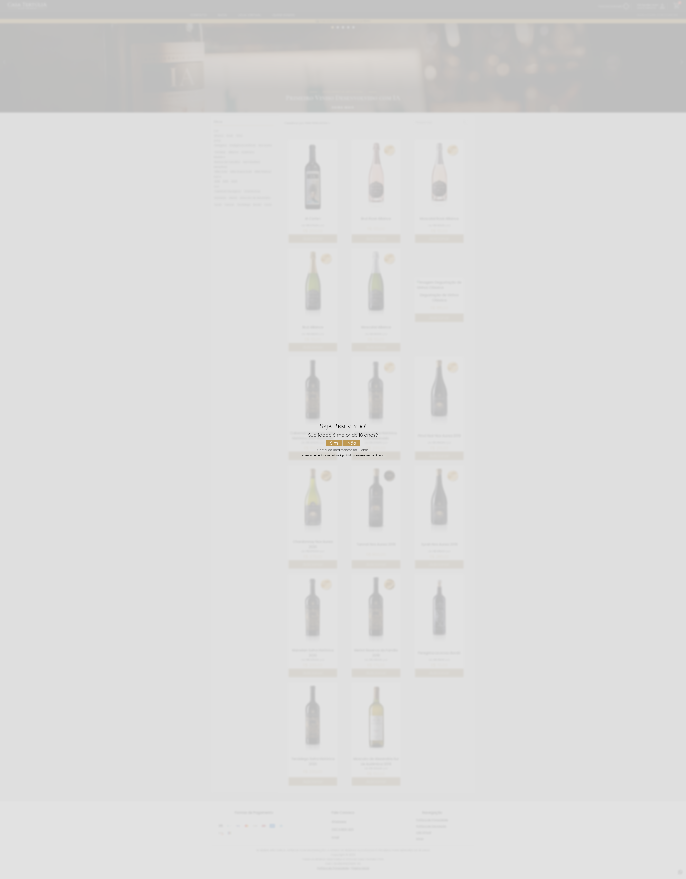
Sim (334, 443)
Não (351, 443)
